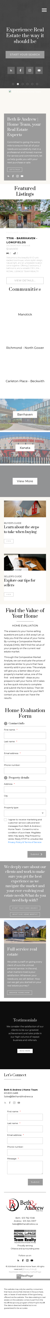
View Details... (25, 280)
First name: (10, 729)
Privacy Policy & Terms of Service (24, 842)
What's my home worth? (25, 914)
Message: (12, 1158)
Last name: (10, 741)
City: (6, 796)
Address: (8, 784)
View (8, 541)
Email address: (11, 753)
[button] (25, 54)
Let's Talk (14, 169)
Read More (25, 1051)
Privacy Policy (29, 1269)
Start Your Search (25, 54)
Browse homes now (19, 993)
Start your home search (25, 908)
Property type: (11, 807)
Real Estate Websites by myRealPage (25, 1272)
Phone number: (12, 765)
